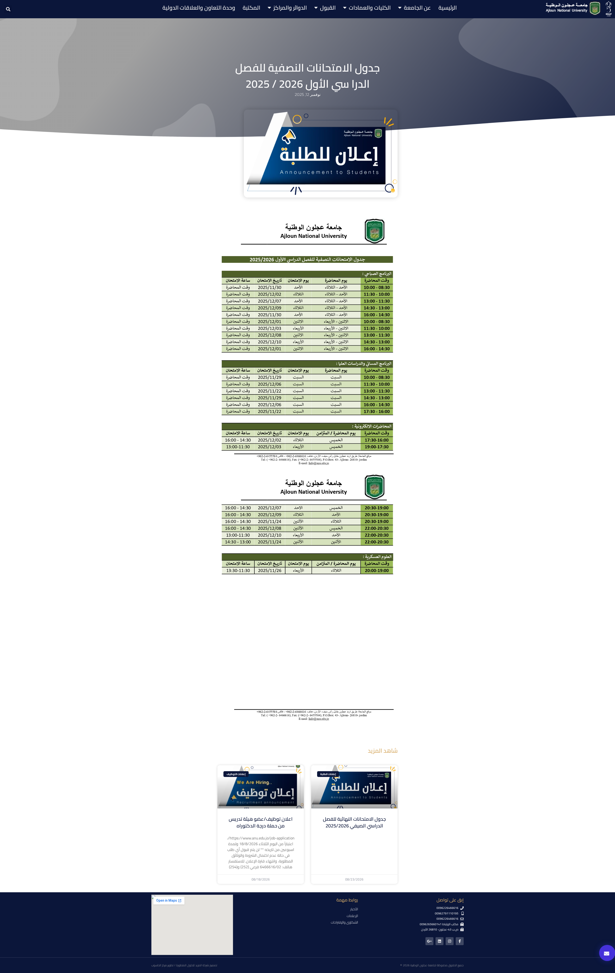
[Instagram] (450, 941)
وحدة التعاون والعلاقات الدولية (198, 7)
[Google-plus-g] (429, 941)
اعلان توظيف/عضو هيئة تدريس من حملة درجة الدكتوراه (261, 822)
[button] (8, 9)
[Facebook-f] (460, 941)
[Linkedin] (439, 941)
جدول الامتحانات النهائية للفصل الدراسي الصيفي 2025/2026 (354, 822)
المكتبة (251, 7)
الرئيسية (447, 7)
